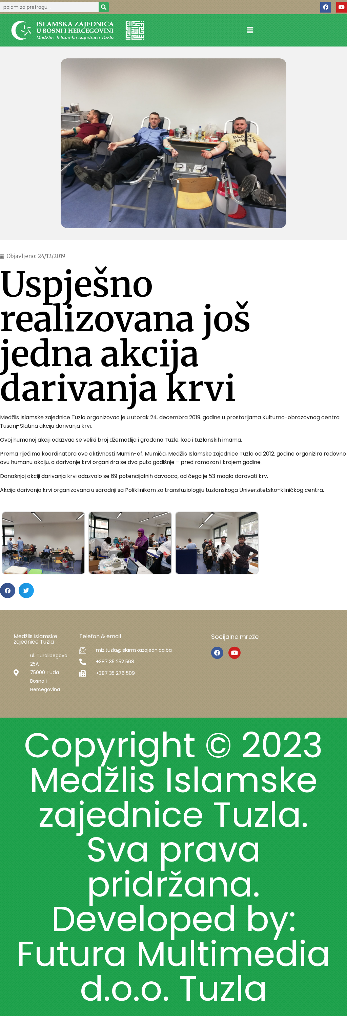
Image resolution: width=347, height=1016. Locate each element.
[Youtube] (341, 7)
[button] (250, 30)
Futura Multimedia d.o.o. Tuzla (173, 971)
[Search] (104, 7)
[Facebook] (325, 7)
